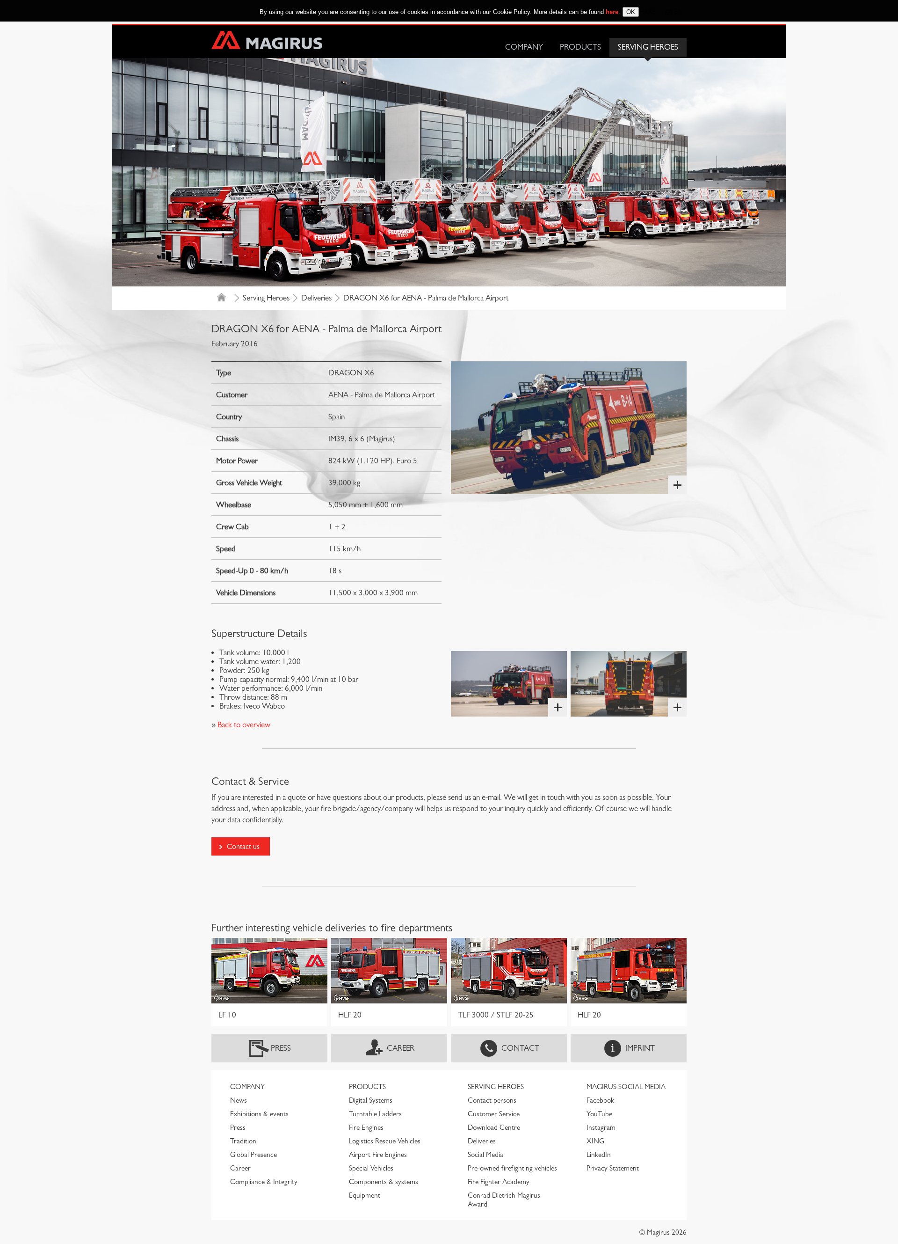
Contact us (243, 846)
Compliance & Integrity (263, 1182)
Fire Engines (366, 1127)
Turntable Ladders (375, 1114)
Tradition (243, 1141)
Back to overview (243, 724)
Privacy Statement (613, 1168)
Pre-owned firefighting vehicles (512, 1168)
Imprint (640, 1048)
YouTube (599, 1114)
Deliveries (316, 297)
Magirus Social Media (626, 1087)
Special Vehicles (371, 1168)
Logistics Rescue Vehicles (384, 1141)
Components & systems (383, 1182)
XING (595, 1141)
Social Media (485, 1154)
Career (400, 1048)
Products (580, 47)
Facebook (600, 1100)
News (238, 1100)
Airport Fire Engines (378, 1154)
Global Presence (253, 1154)
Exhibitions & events (259, 1114)
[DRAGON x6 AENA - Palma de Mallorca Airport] (569, 427)
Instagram (601, 1127)
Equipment (364, 1195)
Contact (520, 1048)
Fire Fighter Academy (498, 1182)
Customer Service (494, 1114)
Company (524, 47)
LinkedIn (599, 1154)
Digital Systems (370, 1100)
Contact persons (492, 1100)
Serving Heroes (648, 47)
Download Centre (494, 1127)
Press (281, 1048)
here (612, 11)
